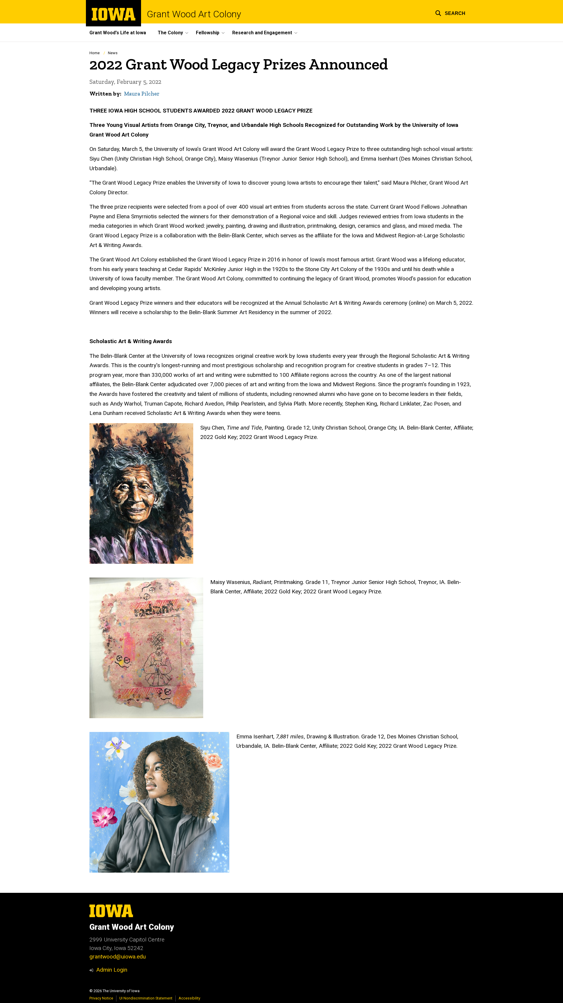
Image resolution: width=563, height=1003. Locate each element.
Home (94, 53)
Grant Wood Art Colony (194, 14)
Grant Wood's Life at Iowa (117, 32)
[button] (450, 12)
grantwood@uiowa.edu (117, 956)
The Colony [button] (170, 32)
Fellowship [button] (207, 32)
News (113, 53)
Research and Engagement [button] (262, 32)
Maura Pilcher (142, 93)
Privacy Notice (101, 998)
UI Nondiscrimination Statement (145, 998)
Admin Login (111, 969)
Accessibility (189, 998)
